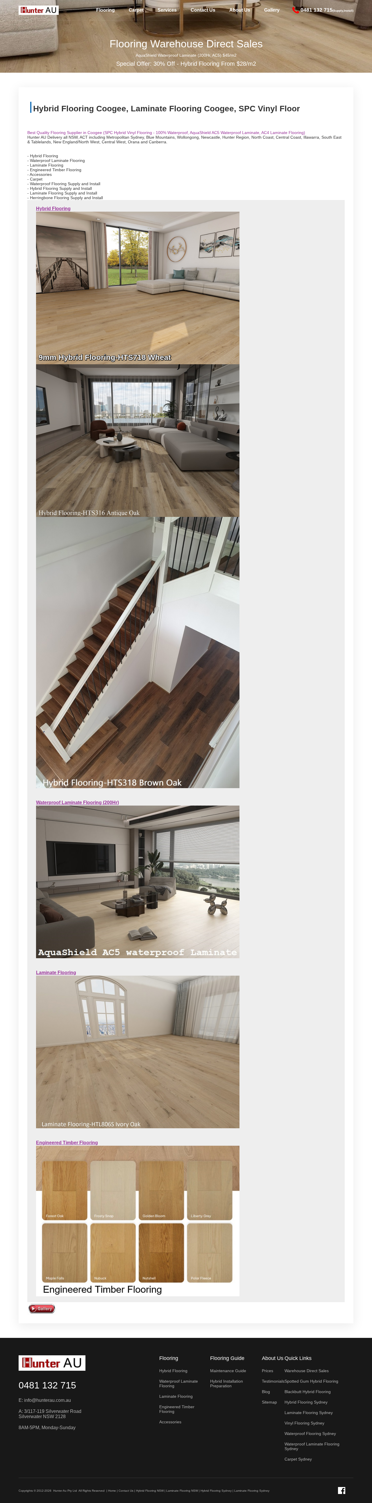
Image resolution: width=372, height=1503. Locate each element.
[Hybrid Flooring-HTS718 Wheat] (137, 287)
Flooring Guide (227, 1358)
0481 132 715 (47, 1385)
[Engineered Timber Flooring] (137, 1220)
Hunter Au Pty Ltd (65, 1490)
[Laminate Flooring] (137, 1051)
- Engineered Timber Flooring (54, 169)
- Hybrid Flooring (42, 155)
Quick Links (298, 1358)
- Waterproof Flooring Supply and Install (63, 183)
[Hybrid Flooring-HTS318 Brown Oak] (137, 652)
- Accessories (39, 174)
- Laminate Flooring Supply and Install (62, 193)
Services (167, 10)
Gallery (272, 10)
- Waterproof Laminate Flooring (56, 160)
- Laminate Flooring (45, 165)
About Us (239, 10)
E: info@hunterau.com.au (45, 1400)
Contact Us (203, 10)
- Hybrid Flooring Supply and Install (59, 188)
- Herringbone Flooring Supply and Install (65, 197)
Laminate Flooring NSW (182, 1490)
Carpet (136, 10)
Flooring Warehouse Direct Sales (186, 44)
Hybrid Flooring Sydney (216, 1490)
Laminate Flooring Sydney (251, 1490)
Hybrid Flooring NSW (150, 1490)
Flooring (105, 10)
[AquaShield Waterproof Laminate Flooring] (137, 881)
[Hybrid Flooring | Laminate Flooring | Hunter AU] (39, 10)
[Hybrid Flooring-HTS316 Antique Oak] (137, 440)
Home (112, 1490)
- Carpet (34, 179)
